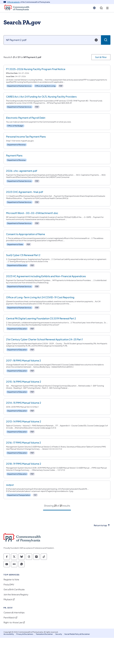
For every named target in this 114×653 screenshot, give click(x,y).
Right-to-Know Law (13, 622)
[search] (101, 8)
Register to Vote (11, 579)
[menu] (107, 8)
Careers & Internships (14, 612)
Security (58, 634)
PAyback (8, 599)
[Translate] (94, 8)
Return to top (100, 525)
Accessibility (9, 634)
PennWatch (9, 617)
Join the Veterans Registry (16, 594)
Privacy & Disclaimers (24, 634)
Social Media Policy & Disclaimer (77, 634)
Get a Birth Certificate (14, 589)
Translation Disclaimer (44, 634)
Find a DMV (9, 584)
